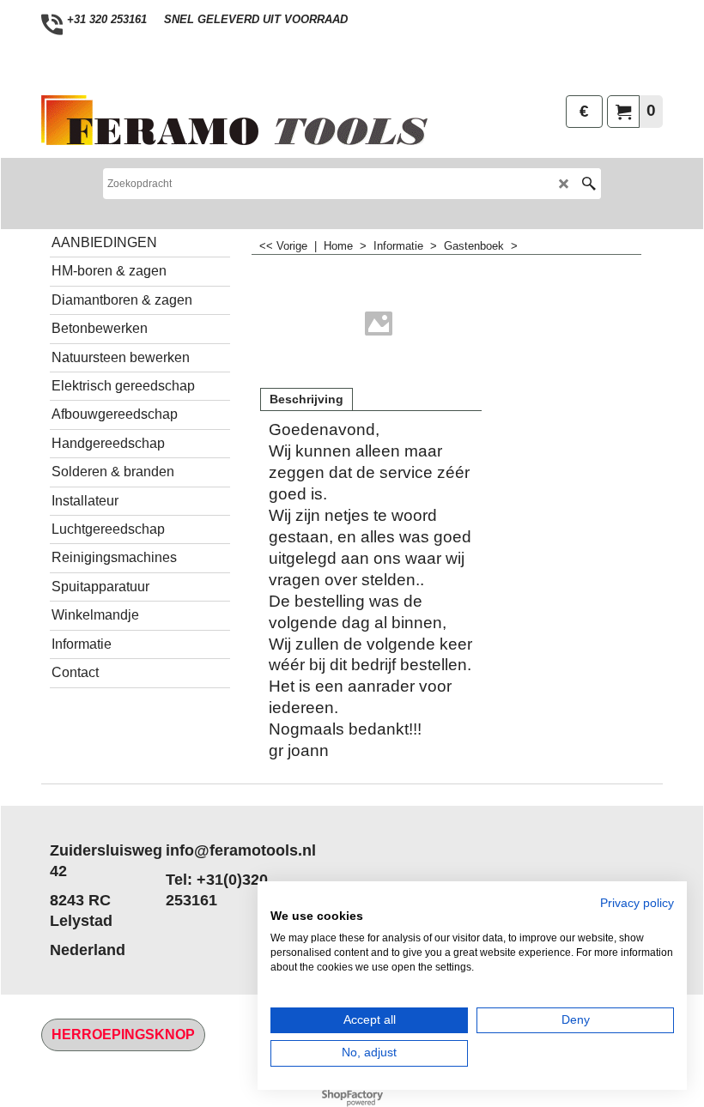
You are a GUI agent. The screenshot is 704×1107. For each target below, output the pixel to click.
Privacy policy (637, 903)
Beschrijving (306, 399)
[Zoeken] (588, 183)
